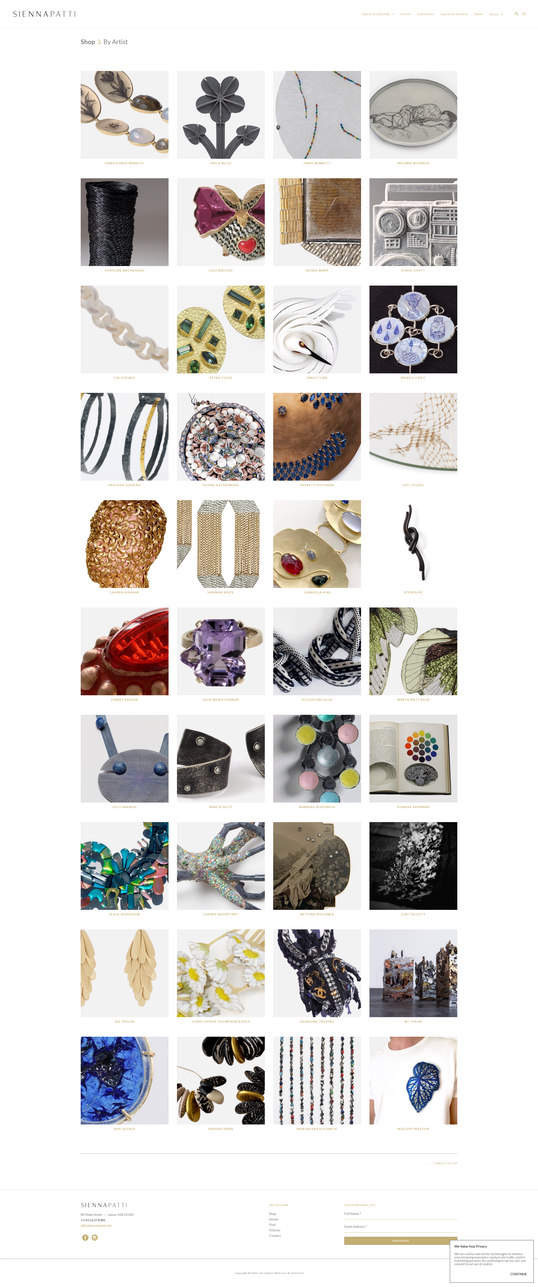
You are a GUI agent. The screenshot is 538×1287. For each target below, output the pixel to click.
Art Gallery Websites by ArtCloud (281, 1273)
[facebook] (85, 1238)
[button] (378, 14)
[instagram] (94, 1238)
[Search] (516, 13)
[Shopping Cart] (523, 14)
